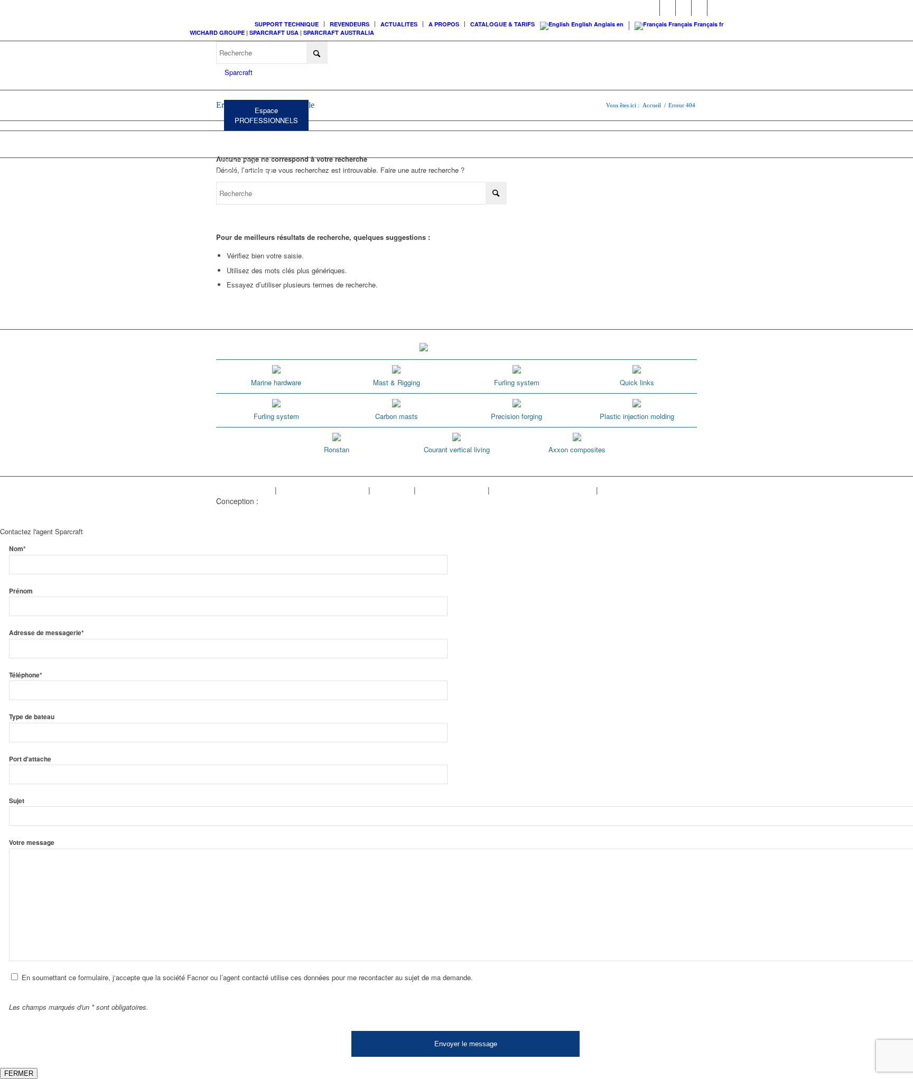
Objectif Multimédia (292, 501)
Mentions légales (244, 490)
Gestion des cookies (452, 490)
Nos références (625, 490)
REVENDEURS (349, 24)
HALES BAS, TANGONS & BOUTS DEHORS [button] (450, 141)
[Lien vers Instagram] (667, 8)
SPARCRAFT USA (274, 32)
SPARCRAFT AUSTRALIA (338, 32)
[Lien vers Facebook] (651, 8)
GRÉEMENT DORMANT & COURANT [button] (578, 141)
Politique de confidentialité (322, 490)
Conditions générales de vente (543, 490)
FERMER (18, 1073)
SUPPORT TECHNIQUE (287, 24)
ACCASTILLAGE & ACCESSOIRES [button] (244, 168)
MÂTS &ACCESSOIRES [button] (241, 141)
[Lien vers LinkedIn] (715, 8)
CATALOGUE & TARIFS (502, 24)
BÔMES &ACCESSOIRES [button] (338, 141)
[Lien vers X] (699, 8)
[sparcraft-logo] (234, 72)
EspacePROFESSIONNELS (266, 115)
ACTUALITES (398, 24)
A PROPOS (443, 24)
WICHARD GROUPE (217, 32)
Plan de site (392, 490)
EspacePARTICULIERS (357, 82)
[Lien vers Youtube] (683, 8)
